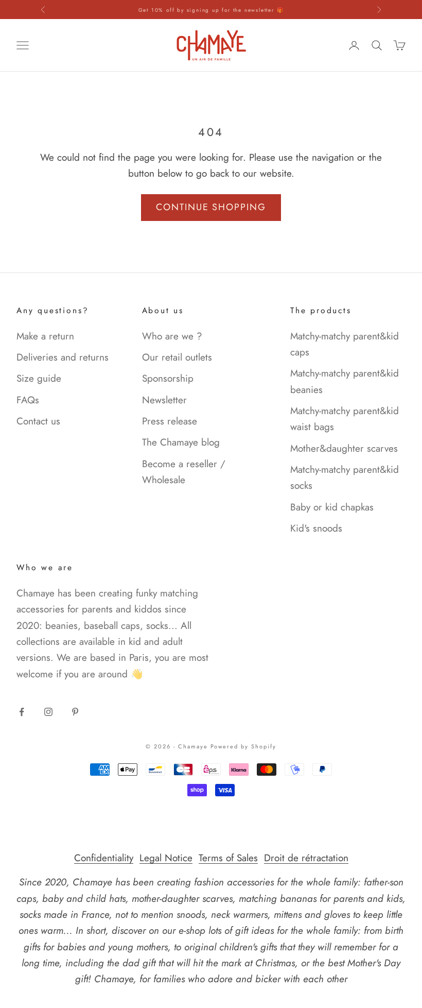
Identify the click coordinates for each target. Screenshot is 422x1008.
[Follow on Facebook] (21, 712)
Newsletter (164, 400)
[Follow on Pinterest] (75, 712)
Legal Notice (165, 858)
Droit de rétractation (306, 858)
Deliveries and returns (62, 357)
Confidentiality (103, 858)
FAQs (27, 400)
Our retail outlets (177, 357)
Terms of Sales (228, 858)
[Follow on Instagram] (48, 712)
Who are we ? (172, 336)
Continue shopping (211, 207)
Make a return (45, 336)
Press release (169, 421)
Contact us (38, 421)
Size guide (38, 378)
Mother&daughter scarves (344, 448)
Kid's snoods (316, 528)
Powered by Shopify (243, 746)
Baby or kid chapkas (332, 507)
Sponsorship (168, 378)
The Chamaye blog (181, 442)
